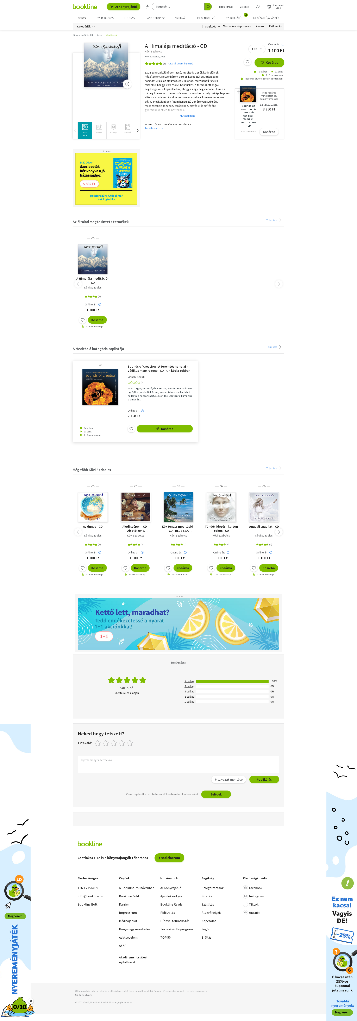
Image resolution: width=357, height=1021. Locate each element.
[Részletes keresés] (147, 6)
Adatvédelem (128, 937)
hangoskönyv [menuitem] (155, 18)
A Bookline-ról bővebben (136, 888)
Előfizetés (275, 26)
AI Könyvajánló (126, 7)
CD (93, 238)
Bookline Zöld (129, 896)
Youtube (254, 913)
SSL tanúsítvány (83, 994)
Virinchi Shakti (136, 377)
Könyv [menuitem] (82, 18)
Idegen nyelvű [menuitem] (206, 18)
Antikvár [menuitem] (181, 18)
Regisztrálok (226, 6)
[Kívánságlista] (257, 6)
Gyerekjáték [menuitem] (236, 16)
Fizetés (207, 896)
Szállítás (208, 904)
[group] (85, 130)
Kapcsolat (209, 921)
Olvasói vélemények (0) (180, 63)
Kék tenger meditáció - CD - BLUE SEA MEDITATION (178, 528)
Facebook (255, 888)
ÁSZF (122, 946)
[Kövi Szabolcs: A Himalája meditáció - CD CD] (106, 65)
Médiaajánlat (128, 921)
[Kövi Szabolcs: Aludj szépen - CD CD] (136, 507)
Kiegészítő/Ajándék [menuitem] (266, 18)
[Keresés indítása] (208, 6)
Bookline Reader (172, 904)
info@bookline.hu (90, 896)
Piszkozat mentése (229, 779)
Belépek (244, 6)
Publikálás (264, 779)
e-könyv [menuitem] (130, 18)
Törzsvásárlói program (237, 26)
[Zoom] (127, 84)
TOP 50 (165, 937)
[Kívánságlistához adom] (247, 61)
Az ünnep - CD (93, 526)
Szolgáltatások (213, 888)
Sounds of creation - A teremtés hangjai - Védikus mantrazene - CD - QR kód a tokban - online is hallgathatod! (160, 368)
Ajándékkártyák (171, 896)
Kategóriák (84, 26)
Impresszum (128, 913)
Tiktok (253, 904)
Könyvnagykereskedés (134, 929)
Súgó (205, 929)
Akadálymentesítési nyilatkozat (133, 959)
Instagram (256, 896)
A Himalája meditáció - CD (92, 280)
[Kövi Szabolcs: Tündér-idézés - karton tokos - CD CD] (221, 507)
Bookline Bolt (88, 904)
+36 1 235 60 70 (88, 888)
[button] (137, 130)
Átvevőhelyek (211, 913)
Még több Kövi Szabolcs (92, 469)
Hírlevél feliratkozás (174, 921)
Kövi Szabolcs (93, 287)
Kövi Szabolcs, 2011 (155, 56)
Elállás (206, 937)
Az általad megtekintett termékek (101, 221)
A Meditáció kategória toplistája (98, 348)
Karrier (124, 904)
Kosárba (272, 62)
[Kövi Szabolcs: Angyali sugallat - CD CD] (264, 507)
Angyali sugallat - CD (264, 526)
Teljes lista (272, 220)
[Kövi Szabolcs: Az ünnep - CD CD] (93, 507)
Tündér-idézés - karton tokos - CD (221, 528)
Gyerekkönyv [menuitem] (105, 18)
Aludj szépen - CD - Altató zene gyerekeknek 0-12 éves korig (136, 528)
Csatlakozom (169, 857)
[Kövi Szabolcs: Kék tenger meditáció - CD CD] (178, 507)
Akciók (260, 26)
